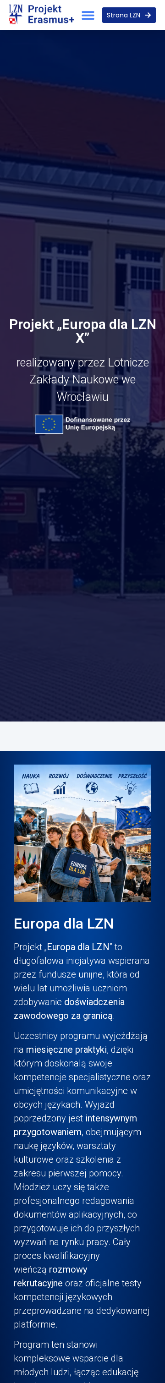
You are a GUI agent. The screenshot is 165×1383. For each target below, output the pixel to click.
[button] (88, 15)
